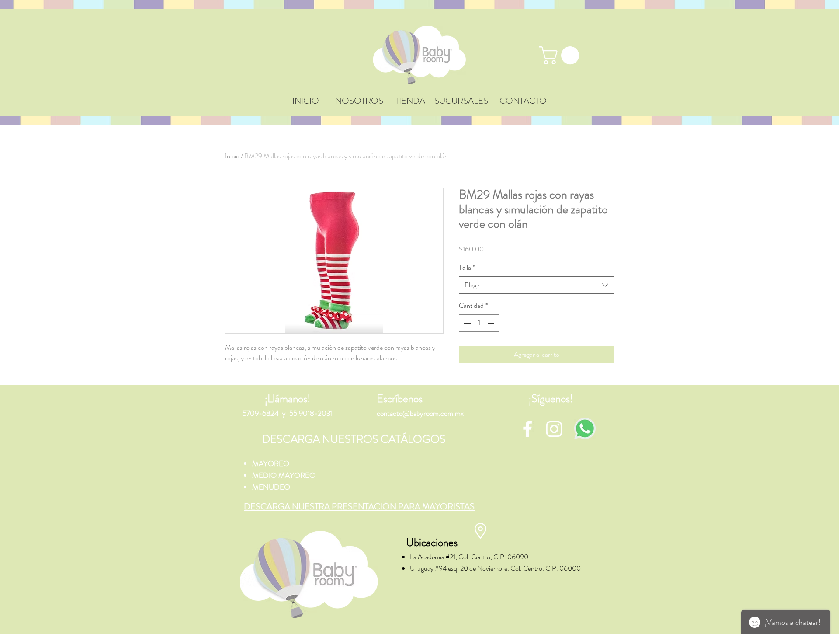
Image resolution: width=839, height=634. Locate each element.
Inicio (232, 156)
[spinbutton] (478, 323)
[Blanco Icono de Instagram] (554, 429)
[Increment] (491, 323)
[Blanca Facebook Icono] (527, 429)
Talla (467, 267)
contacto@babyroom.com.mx (420, 413)
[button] (561, 55)
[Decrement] (466, 323)
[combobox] (536, 285)
